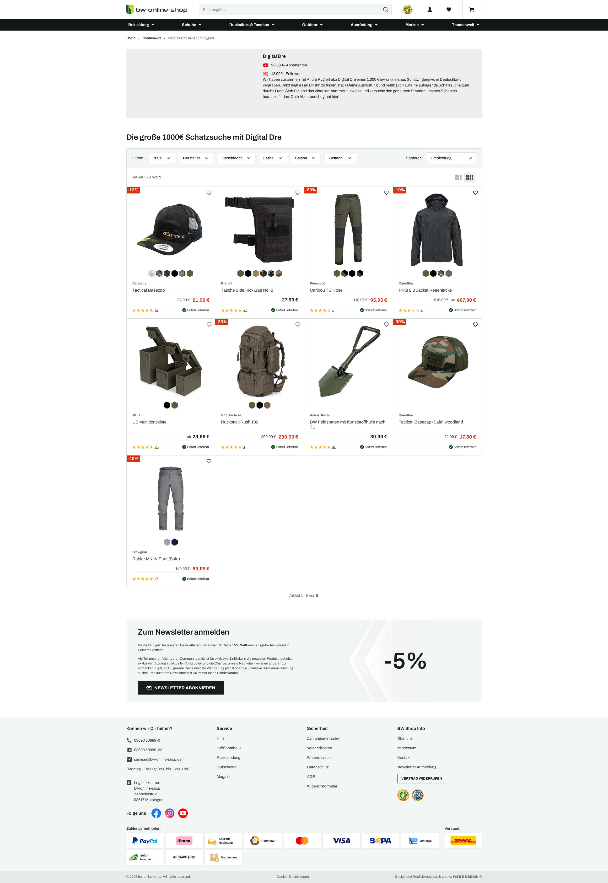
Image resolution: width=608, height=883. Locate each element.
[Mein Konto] (429, 9)
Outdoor (309, 25)
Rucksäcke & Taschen (249, 25)
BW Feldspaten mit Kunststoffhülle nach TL (347, 425)
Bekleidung (138, 25)
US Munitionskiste (149, 422)
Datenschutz (318, 767)
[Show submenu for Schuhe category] (200, 25)
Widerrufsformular (322, 786)
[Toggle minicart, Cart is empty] (472, 9)
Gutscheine (227, 767)
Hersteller (191, 158)
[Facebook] (156, 813)
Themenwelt (463, 25)
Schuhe (189, 25)
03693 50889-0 (147, 740)
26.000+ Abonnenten (289, 65)
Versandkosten (319, 748)
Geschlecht (232, 158)
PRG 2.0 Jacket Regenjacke (425, 290)
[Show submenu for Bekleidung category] (153, 25)
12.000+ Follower (286, 74)
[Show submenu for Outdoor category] (321, 25)
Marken (412, 25)
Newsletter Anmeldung (416, 767)
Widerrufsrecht (319, 757)
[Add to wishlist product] (209, 193)
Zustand (335, 158)
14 (156, 310)
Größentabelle (229, 748)
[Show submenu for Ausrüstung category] (376, 25)
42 (334, 447)
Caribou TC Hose (326, 290)
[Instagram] (169, 813)
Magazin (224, 777)
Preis (156, 158)
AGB (311, 777)
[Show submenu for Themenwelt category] (478, 25)
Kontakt (404, 757)
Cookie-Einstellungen (293, 876)
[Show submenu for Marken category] (422, 25)
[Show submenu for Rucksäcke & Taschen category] (273, 25)
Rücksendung (228, 757)
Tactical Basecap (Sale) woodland (431, 422)
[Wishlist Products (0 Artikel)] (448, 9)
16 (156, 579)
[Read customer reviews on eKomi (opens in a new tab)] (408, 9)
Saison (301, 158)
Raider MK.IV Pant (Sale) (156, 559)
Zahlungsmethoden (323, 738)
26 (157, 447)
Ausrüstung (361, 25)
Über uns (405, 738)
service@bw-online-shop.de (158, 759)
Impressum (406, 748)
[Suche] (385, 9)
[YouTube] (183, 813)
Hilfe (221, 738)
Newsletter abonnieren (184, 687)
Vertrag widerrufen (421, 778)
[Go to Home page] (159, 9)
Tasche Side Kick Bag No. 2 (247, 290)
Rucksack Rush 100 (239, 422)
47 (245, 310)
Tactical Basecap (148, 290)
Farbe (268, 158)
